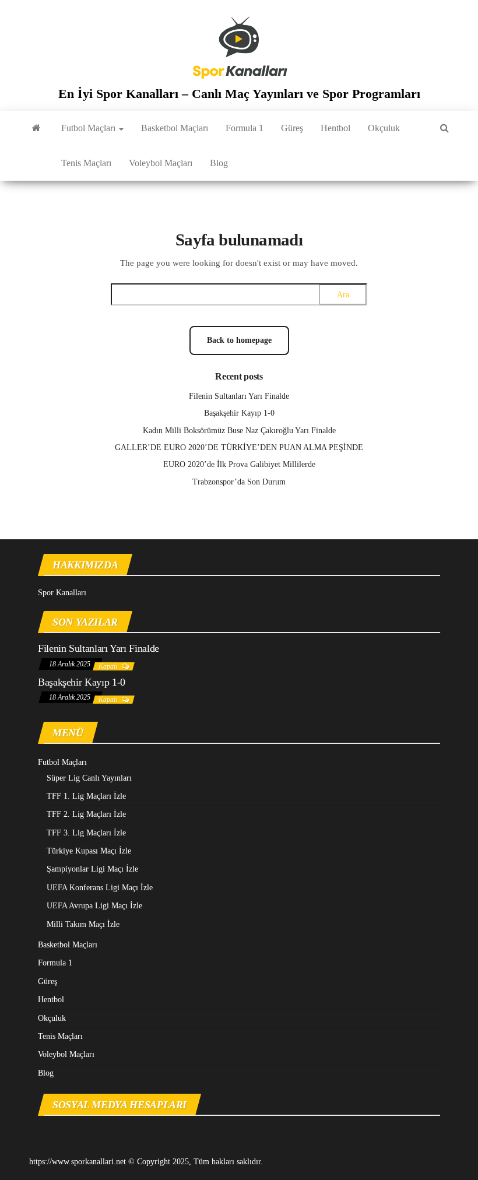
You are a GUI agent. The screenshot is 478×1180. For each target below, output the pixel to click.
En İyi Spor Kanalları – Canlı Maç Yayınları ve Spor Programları (239, 93)
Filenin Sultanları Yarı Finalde (239, 396)
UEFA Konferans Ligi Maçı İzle (100, 887)
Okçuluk (384, 128)
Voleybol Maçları (160, 163)
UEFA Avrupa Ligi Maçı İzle (94, 905)
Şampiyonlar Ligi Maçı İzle (92, 869)
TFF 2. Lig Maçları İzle (86, 814)
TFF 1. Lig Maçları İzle (86, 796)
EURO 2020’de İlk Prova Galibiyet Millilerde (239, 464)
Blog (219, 163)
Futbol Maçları (89, 128)
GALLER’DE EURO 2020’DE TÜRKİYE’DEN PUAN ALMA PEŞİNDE (239, 447)
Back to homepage (239, 340)
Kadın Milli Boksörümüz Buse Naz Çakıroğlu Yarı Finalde (239, 430)
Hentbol (335, 128)
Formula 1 (244, 128)
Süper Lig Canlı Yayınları (89, 778)
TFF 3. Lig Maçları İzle (86, 832)
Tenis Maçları (86, 163)
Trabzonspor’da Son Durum (239, 481)
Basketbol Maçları (174, 128)
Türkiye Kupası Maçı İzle (89, 851)
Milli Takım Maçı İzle (83, 924)
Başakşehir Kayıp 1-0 (239, 413)
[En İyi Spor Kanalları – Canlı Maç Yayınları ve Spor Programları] (36, 128)
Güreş (292, 128)
